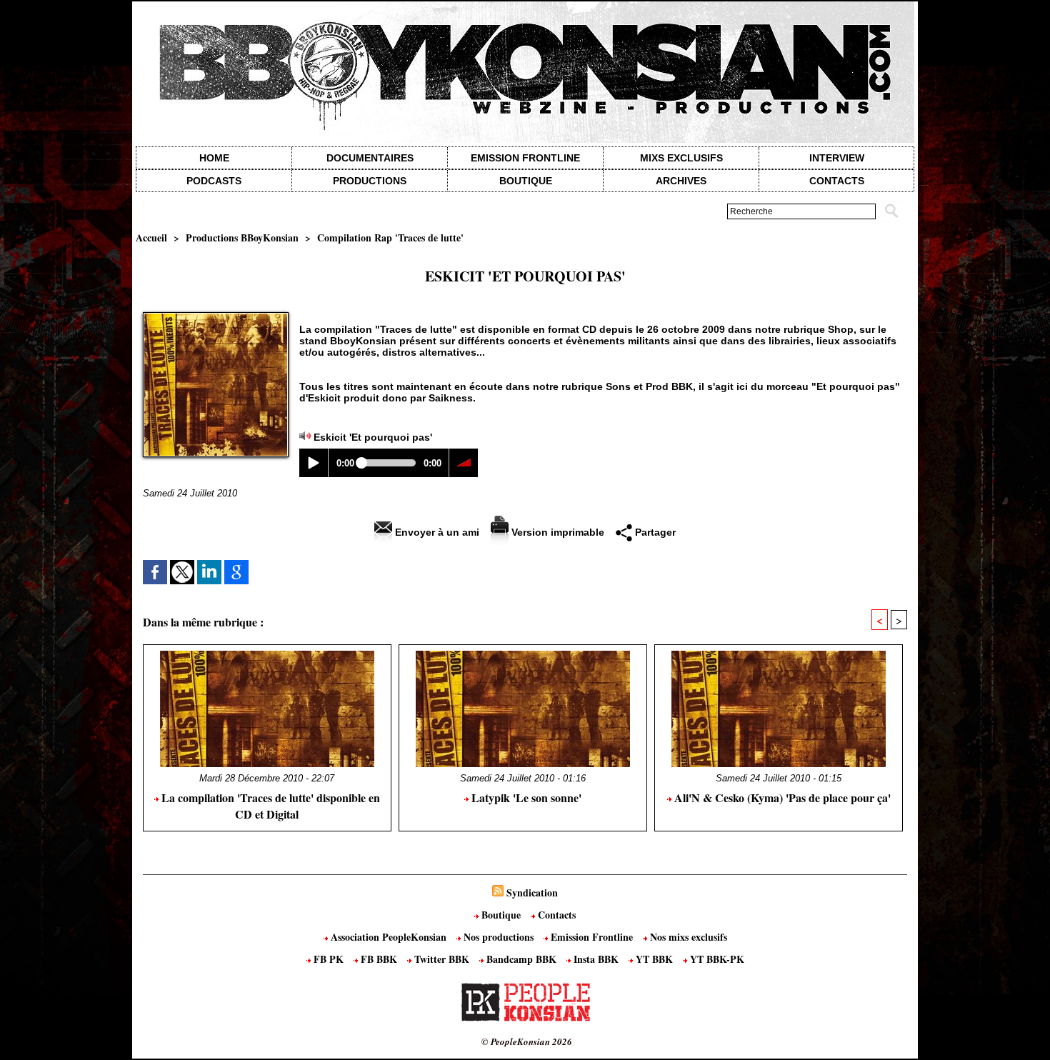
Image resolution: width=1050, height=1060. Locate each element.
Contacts (555, 914)
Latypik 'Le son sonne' (525, 797)
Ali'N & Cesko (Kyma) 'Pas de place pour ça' (781, 797)
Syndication (532, 892)
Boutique (525, 180)
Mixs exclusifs (681, 158)
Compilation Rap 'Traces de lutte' (390, 237)
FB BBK (379, 958)
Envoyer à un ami (435, 532)
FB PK (328, 958)
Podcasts (213, 180)
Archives (681, 180)
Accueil (151, 237)
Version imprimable (556, 532)
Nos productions (498, 936)
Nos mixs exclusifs (687, 936)
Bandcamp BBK (521, 958)
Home (214, 158)
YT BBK (654, 958)
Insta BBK (596, 958)
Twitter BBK (441, 958)
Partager (654, 532)
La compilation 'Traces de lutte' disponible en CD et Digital (269, 805)
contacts (836, 180)
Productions (369, 180)
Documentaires (370, 158)
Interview (836, 158)
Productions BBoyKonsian (242, 237)
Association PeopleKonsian (388, 936)
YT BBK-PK (715, 958)
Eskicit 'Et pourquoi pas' (373, 437)
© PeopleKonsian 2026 (526, 1041)
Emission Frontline (525, 158)
